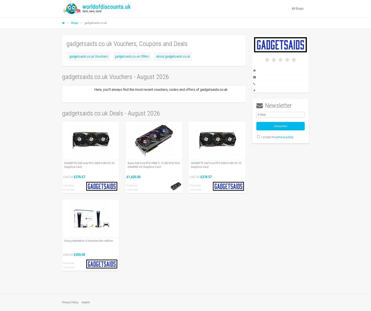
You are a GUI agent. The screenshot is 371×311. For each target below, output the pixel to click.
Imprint (86, 302)
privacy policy (284, 137)
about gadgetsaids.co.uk (173, 56)
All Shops (298, 9)
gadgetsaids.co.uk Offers (132, 56)
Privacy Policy (70, 302)
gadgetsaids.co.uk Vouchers (89, 56)
